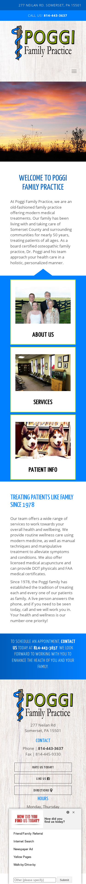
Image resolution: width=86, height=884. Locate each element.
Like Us (41, 778)
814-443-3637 (55, 15)
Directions (41, 790)
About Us (43, 335)
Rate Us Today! (43, 767)
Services (43, 402)
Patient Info (43, 470)
